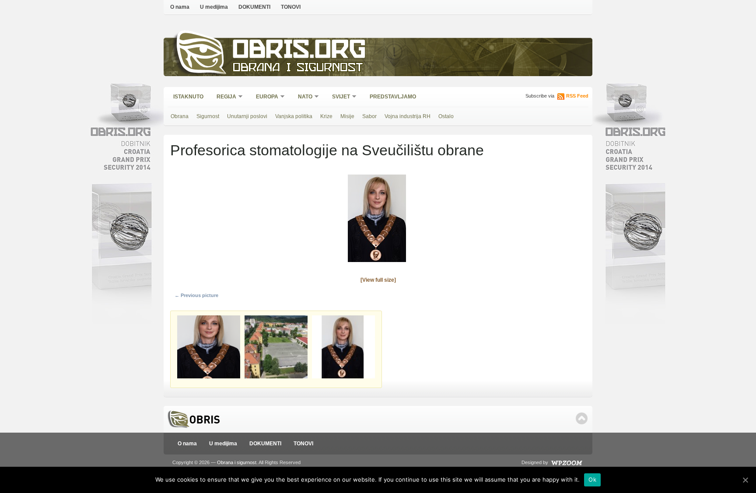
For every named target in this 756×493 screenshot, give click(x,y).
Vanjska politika (293, 116)
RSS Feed (577, 95)
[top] (582, 418)
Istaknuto (188, 97)
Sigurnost (207, 116)
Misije (347, 116)
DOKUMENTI (254, 7)
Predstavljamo (393, 97)
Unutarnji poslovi (247, 116)
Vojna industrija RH (407, 116)
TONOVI (291, 7)
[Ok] (745, 480)
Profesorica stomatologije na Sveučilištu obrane (327, 150)
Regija (223, 97)
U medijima (214, 7)
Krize (326, 116)
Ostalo (446, 116)
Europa (264, 97)
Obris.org (299, 51)
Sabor (369, 116)
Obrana (180, 116)
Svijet (338, 97)
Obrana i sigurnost (298, 68)
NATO (302, 97)
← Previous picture (196, 295)
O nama (179, 7)
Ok (592, 479)
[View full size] (378, 280)
